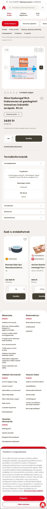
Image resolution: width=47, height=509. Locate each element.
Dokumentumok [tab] (9, 217)
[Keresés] (10, 8)
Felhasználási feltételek (33, 390)
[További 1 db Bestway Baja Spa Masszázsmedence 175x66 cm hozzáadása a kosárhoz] (24, 289)
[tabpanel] (23, 183)
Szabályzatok (30, 327)
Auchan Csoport (7, 386)
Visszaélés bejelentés (9, 407)
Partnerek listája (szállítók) (33, 491)
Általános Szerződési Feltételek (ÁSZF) (9, 354)
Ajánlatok (29, 331)
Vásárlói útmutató (8, 433)
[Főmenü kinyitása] (42, 7)
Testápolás (18, 33)
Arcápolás (27, 33)
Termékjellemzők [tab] (10, 163)
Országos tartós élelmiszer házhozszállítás (11, 339)
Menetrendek (30, 395)
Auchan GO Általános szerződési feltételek (33, 403)
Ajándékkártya (31, 386)
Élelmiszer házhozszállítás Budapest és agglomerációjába (10, 328)
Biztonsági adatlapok (33, 408)
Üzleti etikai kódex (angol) (10, 399)
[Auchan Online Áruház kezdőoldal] (4, 8)
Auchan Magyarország (9, 382)
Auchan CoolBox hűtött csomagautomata (9, 334)
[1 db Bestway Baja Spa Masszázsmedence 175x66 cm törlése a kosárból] (7, 289)
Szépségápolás (7, 33)
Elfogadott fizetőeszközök (10, 437)
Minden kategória (10, 23)
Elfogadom (23, 498)
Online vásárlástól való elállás (9, 367)
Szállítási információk (9, 322)
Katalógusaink (6, 428)
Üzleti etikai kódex (8, 395)
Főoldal (4, 29)
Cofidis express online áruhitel (9, 349)
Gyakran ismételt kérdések (35, 382)
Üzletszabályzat (7, 412)
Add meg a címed (25, 2)
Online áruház (14, 29)
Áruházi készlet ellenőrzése (13, 146)
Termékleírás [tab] (8, 206)
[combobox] (23, 7)
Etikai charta (6, 403)
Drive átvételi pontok (9, 344)
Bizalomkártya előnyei (33, 322)
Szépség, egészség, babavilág (31, 29)
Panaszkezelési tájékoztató (10, 441)
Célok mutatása (23, 504)
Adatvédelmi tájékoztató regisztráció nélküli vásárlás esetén (11, 360)
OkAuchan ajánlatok (29, 23)
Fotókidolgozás (31, 399)
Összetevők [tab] (8, 212)
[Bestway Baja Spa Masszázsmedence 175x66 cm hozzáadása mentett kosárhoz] (25, 239)
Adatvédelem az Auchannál (11, 390)
